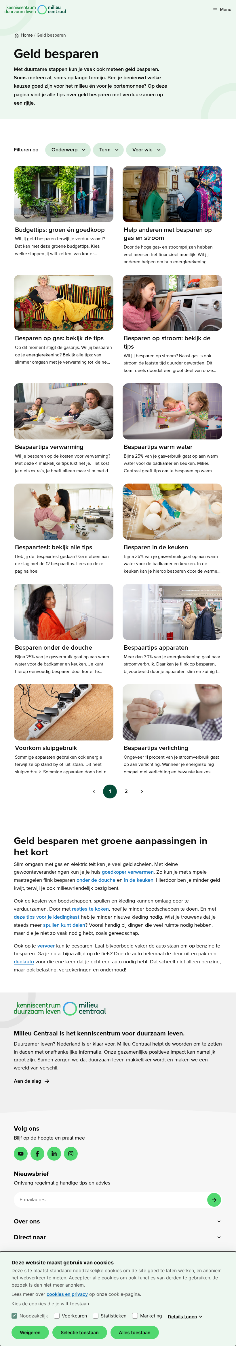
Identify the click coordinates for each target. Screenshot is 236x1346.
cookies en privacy (67, 1294)
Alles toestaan (135, 1332)
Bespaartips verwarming (49, 447)
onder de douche (96, 880)
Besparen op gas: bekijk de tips (59, 338)
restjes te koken (90, 909)
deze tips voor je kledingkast (46, 917)
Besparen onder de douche (53, 647)
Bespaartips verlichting (156, 748)
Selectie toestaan (80, 1332)
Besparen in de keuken (156, 547)
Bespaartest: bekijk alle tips (53, 547)
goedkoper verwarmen (128, 872)
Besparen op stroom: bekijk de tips (167, 342)
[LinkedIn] (54, 1154)
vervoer (46, 946)
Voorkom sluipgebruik (46, 748)
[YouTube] (21, 1154)
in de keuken (138, 880)
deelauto (24, 962)
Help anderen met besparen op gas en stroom (168, 234)
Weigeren (30, 1332)
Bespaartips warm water (158, 447)
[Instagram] (71, 1154)
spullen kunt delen (64, 925)
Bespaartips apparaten (156, 647)
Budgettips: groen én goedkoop (60, 230)
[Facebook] (37, 1154)
